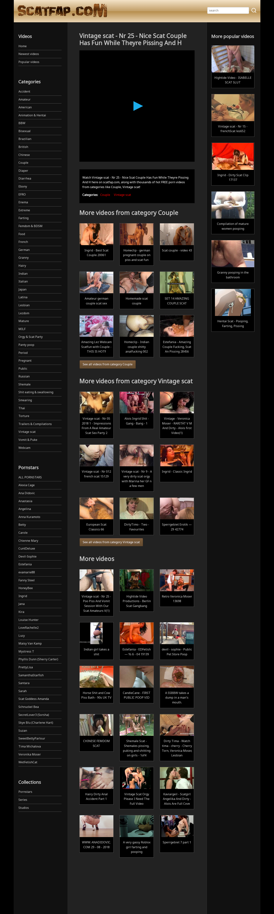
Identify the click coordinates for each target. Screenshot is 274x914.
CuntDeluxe (26, 548)
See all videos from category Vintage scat (111, 542)
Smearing (25, 400)
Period (23, 353)
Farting (23, 218)
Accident (24, 91)
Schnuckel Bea (28, 707)
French (23, 242)
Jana (21, 604)
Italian (23, 281)
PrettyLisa (25, 667)
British (23, 147)
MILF (22, 329)
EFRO (22, 194)
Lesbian (24, 305)
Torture (23, 416)
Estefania (25, 564)
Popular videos (28, 62)
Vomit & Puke (27, 440)
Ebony (22, 186)
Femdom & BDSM (30, 226)
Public (22, 368)
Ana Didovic (26, 493)
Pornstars (25, 792)
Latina (22, 297)
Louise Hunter (28, 620)
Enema (23, 202)
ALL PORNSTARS (30, 477)
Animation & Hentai (32, 115)
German (24, 250)
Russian (24, 376)
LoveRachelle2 (28, 628)
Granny (23, 258)
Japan (22, 289)
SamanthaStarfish (31, 675)
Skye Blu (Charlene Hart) (35, 723)
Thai (21, 408)
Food (21, 234)
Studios (23, 808)
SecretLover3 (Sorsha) (33, 715)
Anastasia (25, 501)
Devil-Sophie (27, 556)
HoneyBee (25, 588)
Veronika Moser (29, 754)
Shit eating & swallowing (35, 392)
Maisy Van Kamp (30, 643)
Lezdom (23, 313)
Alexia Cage (26, 485)
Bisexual (24, 131)
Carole (23, 533)
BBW (21, 123)
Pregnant (25, 361)
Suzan (22, 731)
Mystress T (26, 651)
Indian (23, 274)
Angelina (24, 509)
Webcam (24, 448)
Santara (23, 683)
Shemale (24, 384)
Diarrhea (24, 178)
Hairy (22, 266)
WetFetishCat (27, 762)
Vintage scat (27, 432)
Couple (23, 163)
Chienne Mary (28, 541)
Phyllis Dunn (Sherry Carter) (38, 659)
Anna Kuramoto (29, 517)
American (25, 107)
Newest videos (28, 54)
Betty (22, 525)
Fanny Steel (26, 580)
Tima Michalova (29, 746)
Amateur (24, 99)
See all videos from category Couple (108, 364)
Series (22, 800)
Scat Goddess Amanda (33, 699)
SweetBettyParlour (31, 738)
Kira (21, 612)
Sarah (22, 691)
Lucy (21, 636)
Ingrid (22, 596)
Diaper (23, 171)
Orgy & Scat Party (30, 337)
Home (22, 46)
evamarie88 (26, 572)
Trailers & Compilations (35, 424)
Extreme (24, 210)
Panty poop (26, 345)
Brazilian (24, 139)
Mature (23, 321)
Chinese (24, 155)
